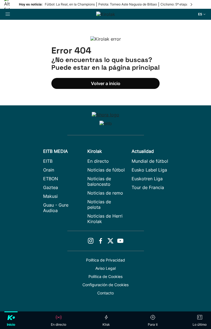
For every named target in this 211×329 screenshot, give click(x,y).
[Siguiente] (191, 4)
